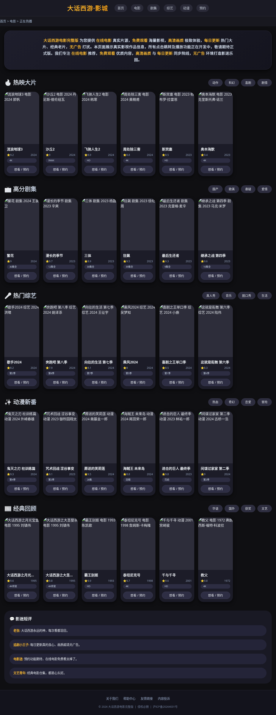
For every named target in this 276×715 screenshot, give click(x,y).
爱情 (265, 189)
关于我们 (112, 698)
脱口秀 (246, 295)
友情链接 (147, 698)
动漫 (186, 8)
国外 (232, 508)
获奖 (248, 508)
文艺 (265, 508)
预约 (202, 8)
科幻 (232, 83)
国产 (215, 189)
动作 (215, 83)
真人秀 (210, 295)
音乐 (229, 295)
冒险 (265, 402)
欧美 (232, 189)
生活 (265, 295)
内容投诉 (164, 698)
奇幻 (232, 402)
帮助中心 (129, 698)
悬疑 (248, 189)
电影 (137, 8)
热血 (215, 402)
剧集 (153, 8)
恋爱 (248, 402)
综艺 (170, 8)
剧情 (265, 83)
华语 (215, 508)
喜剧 (248, 83)
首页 (121, 8)
